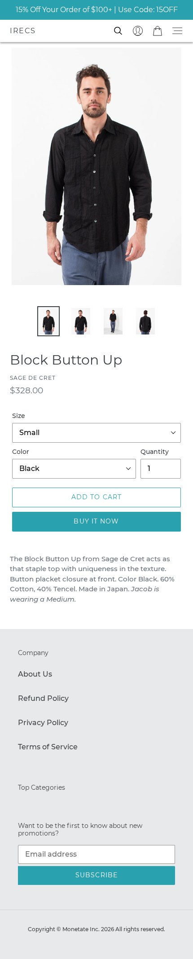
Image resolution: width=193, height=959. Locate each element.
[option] (48, 321)
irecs (23, 30)
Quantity (154, 452)
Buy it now (96, 521)
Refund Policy (43, 698)
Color (20, 452)
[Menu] (177, 30)
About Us (35, 674)
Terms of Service (48, 747)
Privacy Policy (43, 722)
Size (18, 416)
